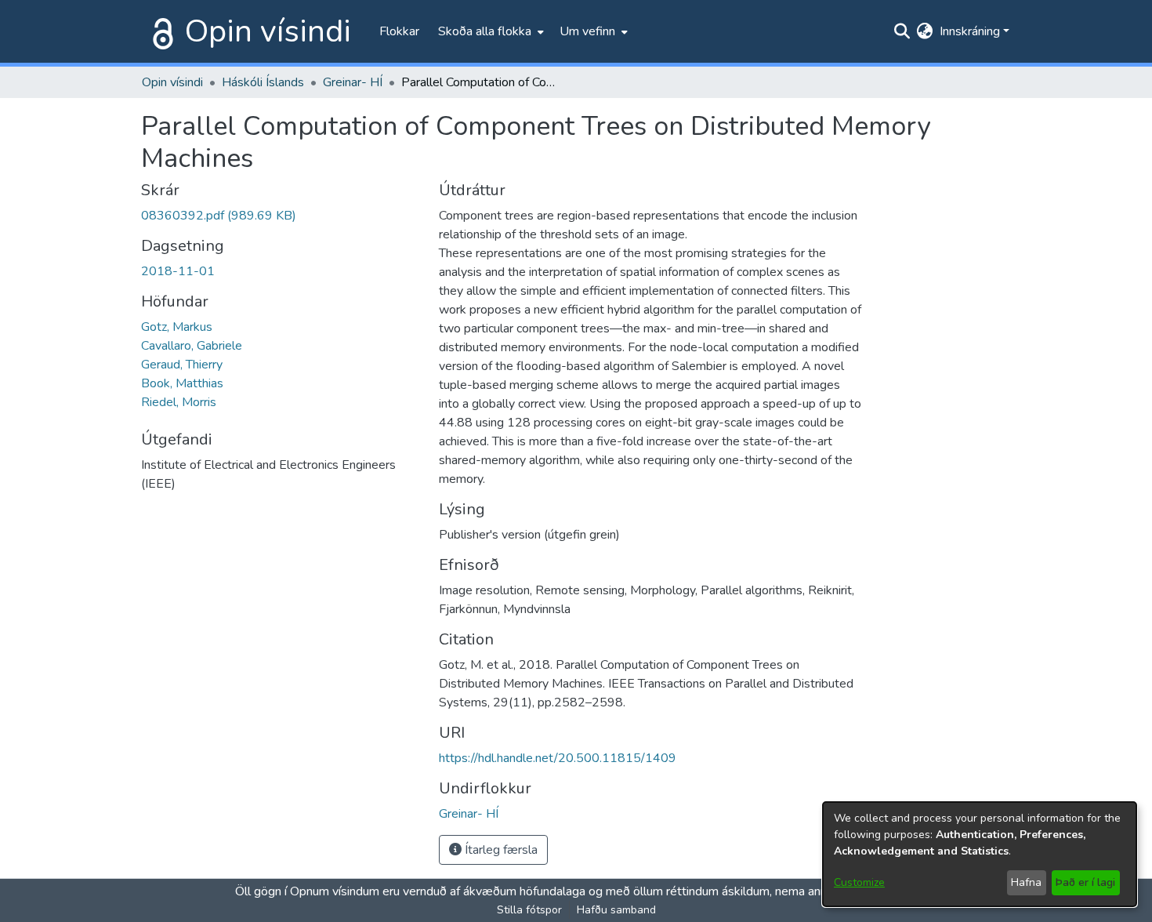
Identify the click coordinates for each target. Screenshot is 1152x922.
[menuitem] (489, 31)
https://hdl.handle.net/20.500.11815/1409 (557, 758)
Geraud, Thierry (182, 364)
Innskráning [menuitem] (970, 31)
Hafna (1026, 882)
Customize (859, 882)
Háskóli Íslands (263, 82)
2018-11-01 (178, 271)
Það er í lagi (1085, 882)
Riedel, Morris (178, 402)
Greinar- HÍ (352, 82)
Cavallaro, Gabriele (191, 345)
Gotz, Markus (176, 327)
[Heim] (160, 31)
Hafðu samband (616, 909)
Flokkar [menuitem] (399, 31)
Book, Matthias (182, 383)
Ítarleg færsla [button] (500, 849)
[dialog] (979, 854)
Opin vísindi (268, 31)
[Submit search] (902, 31)
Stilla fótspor (529, 909)
